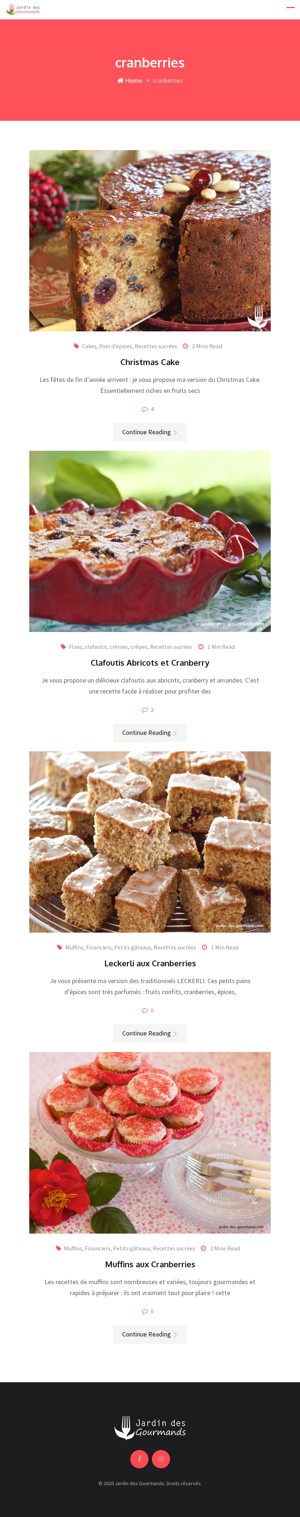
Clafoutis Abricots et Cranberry (150, 662)
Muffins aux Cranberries (150, 1264)
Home (133, 80)
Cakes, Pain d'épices (107, 346)
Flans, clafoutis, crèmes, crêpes (108, 646)
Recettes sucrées (156, 346)
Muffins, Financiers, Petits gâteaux (108, 947)
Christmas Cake (150, 362)
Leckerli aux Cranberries (150, 963)
